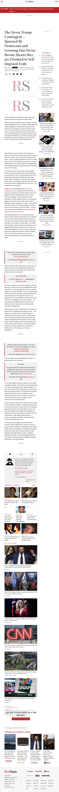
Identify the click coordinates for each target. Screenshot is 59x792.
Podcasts (43, 780)
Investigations (36, 780)
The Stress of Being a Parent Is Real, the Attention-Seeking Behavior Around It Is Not (47, 149)
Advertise (43, 783)
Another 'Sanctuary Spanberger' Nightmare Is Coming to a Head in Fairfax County (20, 619)
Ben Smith (7, 569)
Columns (36, 788)
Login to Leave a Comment (21, 719)
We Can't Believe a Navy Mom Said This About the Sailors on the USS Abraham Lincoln (9, 754)
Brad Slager (9, 67)
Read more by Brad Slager (30, 480)
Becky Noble (47, 131)
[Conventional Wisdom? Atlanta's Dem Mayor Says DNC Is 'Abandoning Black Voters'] (47, 186)
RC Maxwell (7, 595)
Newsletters (51, 786)
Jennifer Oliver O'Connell (10, 675)
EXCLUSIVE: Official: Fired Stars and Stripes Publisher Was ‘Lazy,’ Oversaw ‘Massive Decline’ (21, 593)
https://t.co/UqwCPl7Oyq (21, 256)
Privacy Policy (44, 788)
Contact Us (29, 783)
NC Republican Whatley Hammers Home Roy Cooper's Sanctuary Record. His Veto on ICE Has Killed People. (47, 172)
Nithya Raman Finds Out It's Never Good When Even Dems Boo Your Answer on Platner (46, 126)
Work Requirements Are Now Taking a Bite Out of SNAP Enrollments (20, 699)
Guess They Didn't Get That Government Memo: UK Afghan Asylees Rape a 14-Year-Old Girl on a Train (21, 672)
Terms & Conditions (44, 786)
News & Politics (36, 783)
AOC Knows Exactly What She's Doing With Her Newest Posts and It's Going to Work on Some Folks (46, 219)
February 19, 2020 (21, 281)
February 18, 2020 (29, 354)
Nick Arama (7, 649)
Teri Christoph (8, 622)
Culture (35, 786)
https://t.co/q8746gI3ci (25, 373)
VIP (27, 788)
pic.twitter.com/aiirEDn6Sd (21, 351)
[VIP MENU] (56, 1)
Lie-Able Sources (23, 471)
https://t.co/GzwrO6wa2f (22, 349)
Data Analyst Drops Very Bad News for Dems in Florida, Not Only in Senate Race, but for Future (21, 646)
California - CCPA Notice (51, 780)
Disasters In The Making (26, 472)
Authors (28, 786)
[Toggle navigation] (2, 1)
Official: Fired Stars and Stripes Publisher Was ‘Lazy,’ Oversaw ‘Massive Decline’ (31, 10)
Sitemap (50, 783)
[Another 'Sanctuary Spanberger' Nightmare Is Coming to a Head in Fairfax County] (21, 607)
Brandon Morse (47, 153)
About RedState (29, 780)
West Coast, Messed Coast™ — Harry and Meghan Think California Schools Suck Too (48, 755)
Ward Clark (7, 702)
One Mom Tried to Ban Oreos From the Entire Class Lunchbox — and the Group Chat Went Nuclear (22, 755)
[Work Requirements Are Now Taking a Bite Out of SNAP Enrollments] (21, 687)
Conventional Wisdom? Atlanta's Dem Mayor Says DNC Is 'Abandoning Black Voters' (47, 195)
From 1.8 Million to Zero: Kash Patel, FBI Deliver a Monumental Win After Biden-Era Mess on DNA (18, 566)
